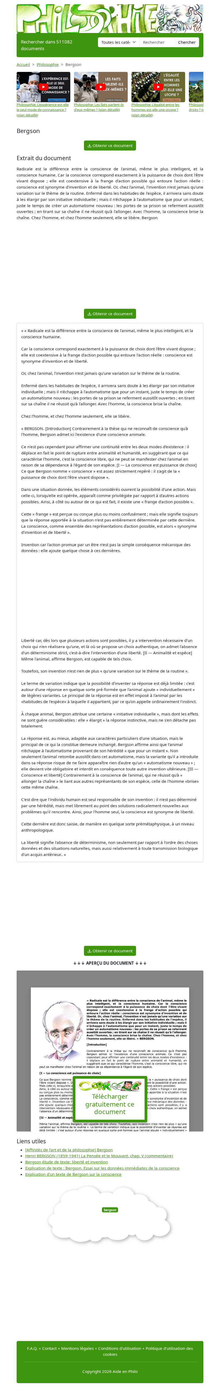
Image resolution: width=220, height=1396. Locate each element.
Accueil (23, 64)
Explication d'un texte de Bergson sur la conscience (73, 1174)
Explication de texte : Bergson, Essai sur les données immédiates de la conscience (102, 1168)
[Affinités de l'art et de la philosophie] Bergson (69, 1149)
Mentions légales (77, 1348)
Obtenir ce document (112, 145)
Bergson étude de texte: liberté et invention (66, 1161)
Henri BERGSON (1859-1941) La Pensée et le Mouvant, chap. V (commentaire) (99, 1155)
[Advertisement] (110, 266)
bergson (110, 1210)
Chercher (187, 42)
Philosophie (48, 64)
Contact (49, 1348)
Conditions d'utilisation (119, 1348)
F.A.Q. (32, 1348)
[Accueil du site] (110, 16)
